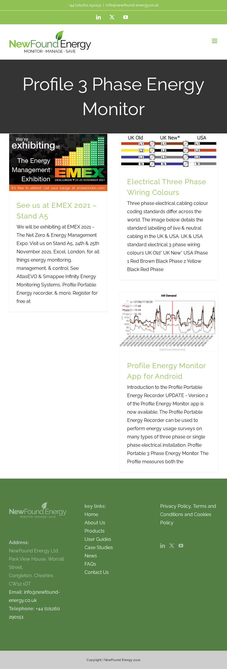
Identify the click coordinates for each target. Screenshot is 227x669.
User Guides (98, 539)
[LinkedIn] (162, 545)
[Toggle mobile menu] (215, 41)
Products (95, 531)
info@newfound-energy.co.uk (132, 5)
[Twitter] (171, 545)
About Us (95, 523)
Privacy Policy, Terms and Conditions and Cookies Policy (188, 514)
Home (91, 514)
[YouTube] (181, 545)
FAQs (90, 564)
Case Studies (99, 547)
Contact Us (97, 572)
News (91, 556)
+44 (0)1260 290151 (85, 5)
